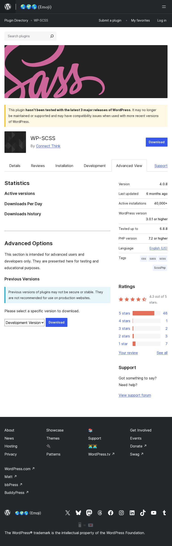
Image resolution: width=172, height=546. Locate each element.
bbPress (13, 484)
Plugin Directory (16, 20)
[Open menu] (165, 6)
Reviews (38, 165)
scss (162, 258)
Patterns (53, 454)
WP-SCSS (42, 138)
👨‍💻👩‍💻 (92, 446)
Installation (64, 165)
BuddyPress (16, 492)
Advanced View (129, 165)
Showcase (55, 430)
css (143, 258)
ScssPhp (160, 267)
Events (136, 438)
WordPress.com (19, 469)
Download (157, 142)
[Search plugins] (51, 36)
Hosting (10, 446)
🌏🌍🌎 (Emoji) (28, 513)
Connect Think (48, 146)
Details (14, 165)
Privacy (10, 454)
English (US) (159, 248)
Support (161, 165)
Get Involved (141, 430)
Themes (53, 438)
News (9, 438)
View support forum (135, 395)
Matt (10, 476)
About (9, 430)
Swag (137, 454)
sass (153, 258)
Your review (128, 352)
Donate (138, 446)
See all (162, 352)
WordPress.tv (101, 454)
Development (95, 165)
